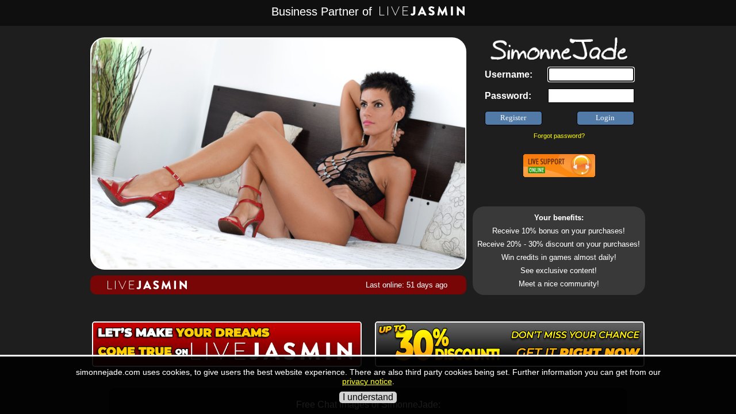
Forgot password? (559, 135)
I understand (368, 397)
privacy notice (367, 381)
